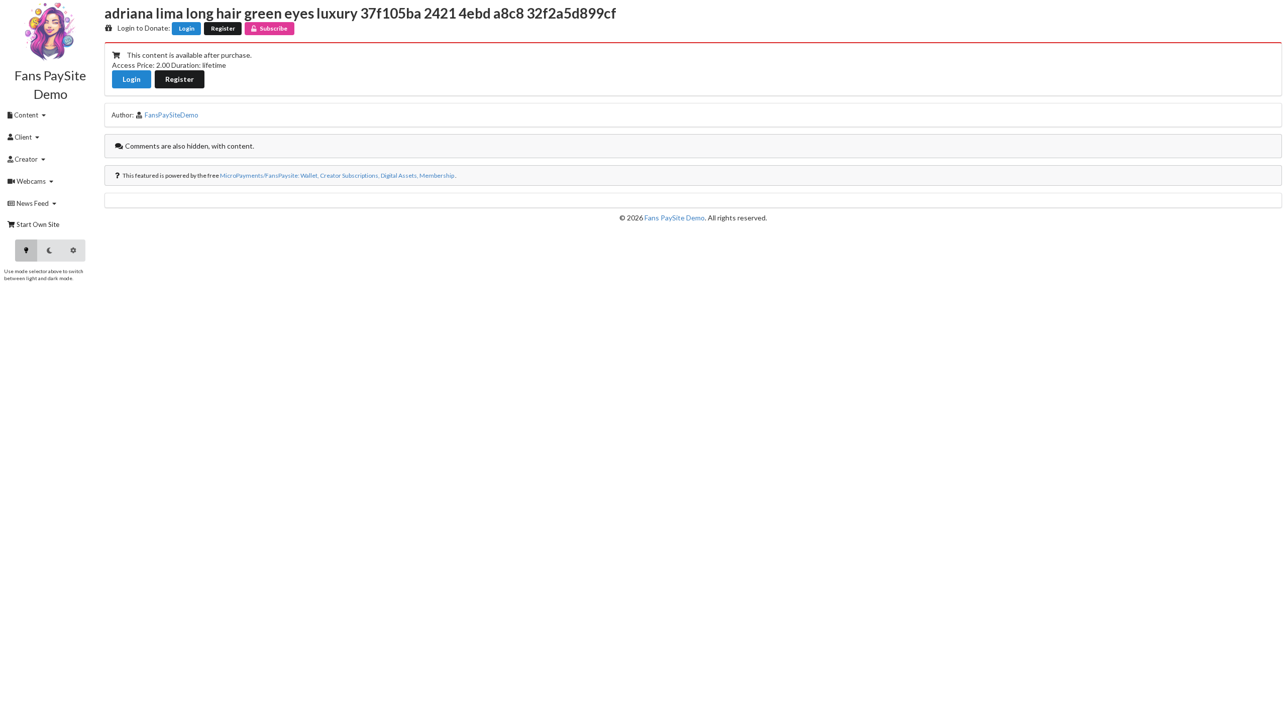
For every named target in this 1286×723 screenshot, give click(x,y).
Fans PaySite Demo (675, 217)
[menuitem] (28, 115)
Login (186, 28)
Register (223, 28)
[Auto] (73, 250)
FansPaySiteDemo (171, 115)
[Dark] (49, 250)
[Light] (26, 250)
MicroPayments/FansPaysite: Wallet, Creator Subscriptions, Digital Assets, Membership (337, 175)
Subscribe (273, 28)
